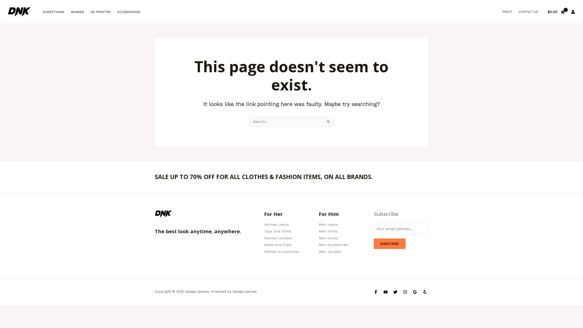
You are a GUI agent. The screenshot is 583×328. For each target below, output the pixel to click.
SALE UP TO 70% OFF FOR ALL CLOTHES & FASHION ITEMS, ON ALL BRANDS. (264, 177)
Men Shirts (328, 231)
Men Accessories (333, 245)
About (507, 11)
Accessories (128, 12)
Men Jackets (330, 251)
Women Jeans (276, 224)
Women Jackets (278, 238)
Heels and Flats (278, 245)
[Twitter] (395, 292)
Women (77, 12)
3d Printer (101, 12)
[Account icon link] (573, 12)
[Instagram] (405, 292)
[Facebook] (376, 292)
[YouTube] (386, 292)
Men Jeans (328, 224)
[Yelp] (425, 292)
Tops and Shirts (278, 231)
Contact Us (528, 11)
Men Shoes (328, 238)
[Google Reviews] (415, 292)
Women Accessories (281, 251)
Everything (53, 12)
